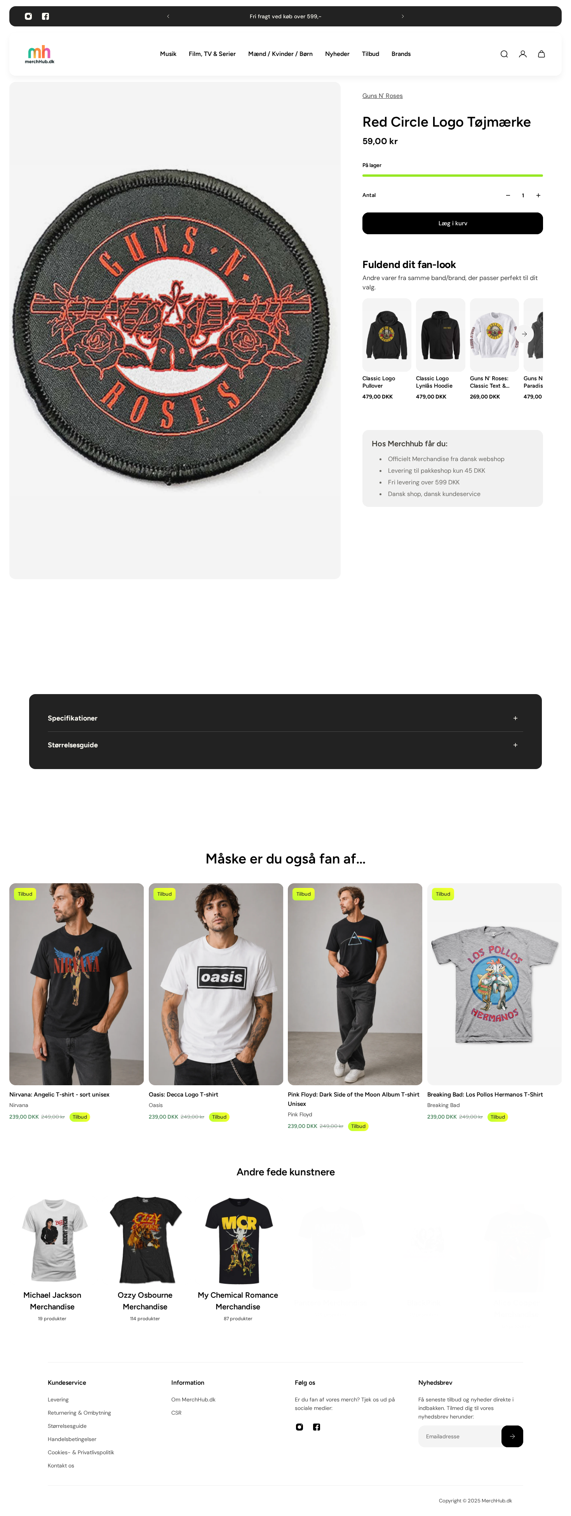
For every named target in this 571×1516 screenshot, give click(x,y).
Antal (369, 195)
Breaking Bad (443, 1105)
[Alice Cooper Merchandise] (518, 1263)
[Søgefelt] (504, 54)
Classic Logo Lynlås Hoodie (434, 382)
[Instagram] (28, 16)
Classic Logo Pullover (378, 382)
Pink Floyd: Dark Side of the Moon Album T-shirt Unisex (354, 1098)
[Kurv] (541, 54)
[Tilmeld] (512, 1436)
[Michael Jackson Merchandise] (53, 1263)
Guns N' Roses (382, 96)
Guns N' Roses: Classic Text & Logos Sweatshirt (489, 382)
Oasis (156, 1105)
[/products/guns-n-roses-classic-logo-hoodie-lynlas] (440, 335)
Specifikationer (72, 718)
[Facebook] (45, 16)
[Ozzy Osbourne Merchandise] (146, 1263)
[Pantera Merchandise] (332, 1257)
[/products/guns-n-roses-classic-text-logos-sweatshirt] (494, 335)
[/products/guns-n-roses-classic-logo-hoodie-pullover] (386, 335)
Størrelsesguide (73, 745)
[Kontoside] (523, 54)
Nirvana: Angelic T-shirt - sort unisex (59, 1094)
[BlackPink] (425, 1257)
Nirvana (18, 1105)
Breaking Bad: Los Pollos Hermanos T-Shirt (485, 1094)
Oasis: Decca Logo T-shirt (183, 1094)
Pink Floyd (300, 1114)
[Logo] (39, 54)
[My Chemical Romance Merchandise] (239, 1263)
